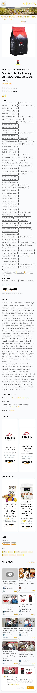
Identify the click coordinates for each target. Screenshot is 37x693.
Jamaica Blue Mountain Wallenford (10, 204)
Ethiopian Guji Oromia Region (10, 152)
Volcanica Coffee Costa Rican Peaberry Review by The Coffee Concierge (26, 607)
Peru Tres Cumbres (8, 245)
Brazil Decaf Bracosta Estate (26, 105)
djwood (24, 588)
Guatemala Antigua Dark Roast (10, 281)
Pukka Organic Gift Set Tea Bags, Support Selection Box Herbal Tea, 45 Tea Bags (10, 508)
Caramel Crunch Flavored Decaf (10, 111)
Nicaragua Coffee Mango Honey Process (10, 231)
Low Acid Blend (25, 223)
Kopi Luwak (23, 220)
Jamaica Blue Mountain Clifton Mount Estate (10, 198)
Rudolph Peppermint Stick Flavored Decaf (10, 250)
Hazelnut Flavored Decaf (10, 179)
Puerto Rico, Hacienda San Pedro (25, 245)
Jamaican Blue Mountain (10, 207)
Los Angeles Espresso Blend (10, 223)
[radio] (2, 88)
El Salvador (5, 144)
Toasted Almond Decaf (27, 264)
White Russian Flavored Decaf (10, 267)
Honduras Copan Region (10, 182)
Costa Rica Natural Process (10, 127)
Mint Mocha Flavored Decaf (10, 229)
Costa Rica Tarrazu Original (10, 133)
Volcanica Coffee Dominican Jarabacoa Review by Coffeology (8, 607)
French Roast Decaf (8, 157)
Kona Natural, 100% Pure (23, 218)
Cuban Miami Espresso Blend (10, 138)
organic (30, 551)
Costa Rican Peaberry (26, 133)
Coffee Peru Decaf (8, 119)
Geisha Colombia (7, 160)
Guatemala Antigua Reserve (10, 168)
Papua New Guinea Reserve (10, 242)
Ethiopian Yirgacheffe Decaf (10, 155)
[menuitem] (29, 3)
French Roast (24, 155)
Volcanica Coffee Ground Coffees (9, 448)
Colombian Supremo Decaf (25, 122)
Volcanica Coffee (7, 84)
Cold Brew (19, 119)
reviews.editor (9, 588)
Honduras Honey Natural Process (10, 185)
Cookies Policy (14, 684)
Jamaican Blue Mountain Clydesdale (10, 209)
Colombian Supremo (8, 122)
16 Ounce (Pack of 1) (8, 272)
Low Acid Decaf (7, 226)
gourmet (24, 551)
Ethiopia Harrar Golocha (10, 147)
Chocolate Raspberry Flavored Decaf (10, 116)
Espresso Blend (16, 144)
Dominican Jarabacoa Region (10, 141)
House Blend (24, 185)
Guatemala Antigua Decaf (25, 166)
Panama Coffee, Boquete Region (10, 237)
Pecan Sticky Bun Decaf (27, 242)
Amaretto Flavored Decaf (10, 103)
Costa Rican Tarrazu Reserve (10, 136)
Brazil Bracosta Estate (9, 105)
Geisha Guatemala (8, 163)
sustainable (12, 555)
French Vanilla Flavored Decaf (25, 157)
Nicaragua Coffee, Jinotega (10, 234)
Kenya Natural (6, 215)
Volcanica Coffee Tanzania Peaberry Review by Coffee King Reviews (9, 630)
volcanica (20, 555)
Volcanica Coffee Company (20, 398)
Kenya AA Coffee (25, 212)
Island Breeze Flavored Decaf (10, 193)
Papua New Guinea (26, 237)
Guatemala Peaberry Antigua (10, 174)
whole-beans (6, 543)
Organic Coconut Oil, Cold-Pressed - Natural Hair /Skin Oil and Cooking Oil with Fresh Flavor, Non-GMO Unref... (27, 509)
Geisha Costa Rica (21, 160)
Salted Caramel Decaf (27, 250)
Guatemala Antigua (8, 166)
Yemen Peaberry (25, 267)
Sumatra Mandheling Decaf (10, 259)
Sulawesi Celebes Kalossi (26, 253)
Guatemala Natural (26, 171)
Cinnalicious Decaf (25, 116)
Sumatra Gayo (24, 256)
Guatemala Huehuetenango (10, 171)
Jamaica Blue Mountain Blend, (10, 196)
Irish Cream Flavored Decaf (10, 190)
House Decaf (6, 188)
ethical (10, 551)
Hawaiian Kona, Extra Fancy (10, 177)
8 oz (5, 275)
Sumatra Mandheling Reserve (10, 261)
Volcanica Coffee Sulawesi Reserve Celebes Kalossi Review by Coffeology (26, 630)
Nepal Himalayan (25, 229)
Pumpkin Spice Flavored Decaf (10, 248)
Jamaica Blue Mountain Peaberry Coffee (10, 201)
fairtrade (17, 551)
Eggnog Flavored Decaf (27, 141)
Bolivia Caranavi (25, 103)
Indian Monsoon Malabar (20, 188)
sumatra (5, 555)
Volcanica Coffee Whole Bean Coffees (26, 448)
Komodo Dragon (7, 218)
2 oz (29, 272)
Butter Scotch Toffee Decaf (10, 108)
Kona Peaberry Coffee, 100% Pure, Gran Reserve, (10, 220)
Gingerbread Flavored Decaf (24, 163)
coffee (13, 543)
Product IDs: (8, 410)
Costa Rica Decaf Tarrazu (10, 125)
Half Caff (23, 174)
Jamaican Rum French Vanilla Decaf (10, 212)
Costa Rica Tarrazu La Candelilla (10, 130)
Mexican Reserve (19, 226)
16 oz (20, 272)
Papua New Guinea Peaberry (10, 240)
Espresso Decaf (28, 144)
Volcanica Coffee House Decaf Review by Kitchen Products (9, 584)
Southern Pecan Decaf (9, 253)
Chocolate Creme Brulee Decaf (10, 114)
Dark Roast (23, 138)
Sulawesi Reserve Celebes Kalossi (10, 256)
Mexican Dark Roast (26, 281)
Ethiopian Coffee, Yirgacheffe (10, 149)
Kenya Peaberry (19, 215)
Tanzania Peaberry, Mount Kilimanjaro (10, 264)
